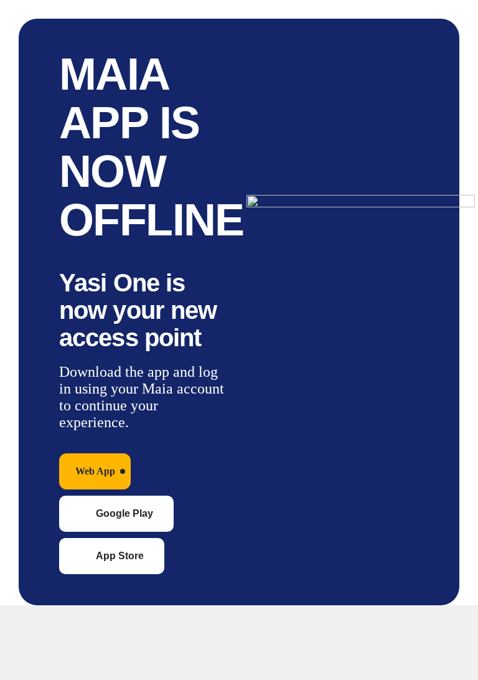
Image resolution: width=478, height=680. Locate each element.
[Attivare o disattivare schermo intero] (66, 624)
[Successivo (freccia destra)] (66, 661)
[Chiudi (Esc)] (155, 624)
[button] (95, 471)
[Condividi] (111, 624)
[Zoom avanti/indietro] (21, 624)
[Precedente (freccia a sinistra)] (21, 661)
